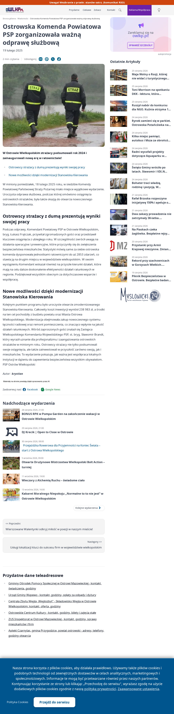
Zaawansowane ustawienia (138, 689)
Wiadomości (23, 18)
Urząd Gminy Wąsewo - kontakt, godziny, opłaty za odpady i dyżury (52, 595)
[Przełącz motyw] (159, 10)
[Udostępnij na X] (53, 59)
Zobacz (97, 9)
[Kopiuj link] (41, 59)
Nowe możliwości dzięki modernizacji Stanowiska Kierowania (48, 175)
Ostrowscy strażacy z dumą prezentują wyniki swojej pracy (47, 167)
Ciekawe (87, 9)
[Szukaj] (120, 10)
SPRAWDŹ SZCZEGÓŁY (140, 45)
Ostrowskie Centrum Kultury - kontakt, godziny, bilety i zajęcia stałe (52, 613)
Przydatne (74, 9)
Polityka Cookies (17, 702)
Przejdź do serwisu (54, 702)
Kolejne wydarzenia (86, 507)
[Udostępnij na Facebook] (59, 59)
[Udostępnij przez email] (47, 59)
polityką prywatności (100, 689)
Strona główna (9, 18)
